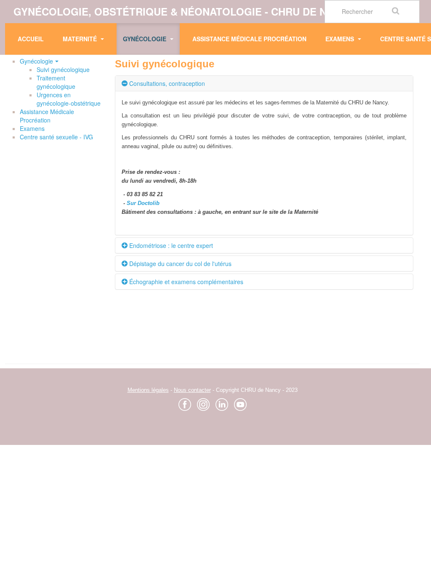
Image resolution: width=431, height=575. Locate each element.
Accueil (31, 39)
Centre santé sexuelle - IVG (56, 137)
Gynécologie (145, 39)
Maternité (80, 39)
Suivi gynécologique (63, 69)
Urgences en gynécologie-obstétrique (69, 99)
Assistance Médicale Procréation (249, 39)
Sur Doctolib (143, 203)
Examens (340, 39)
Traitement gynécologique (56, 82)
